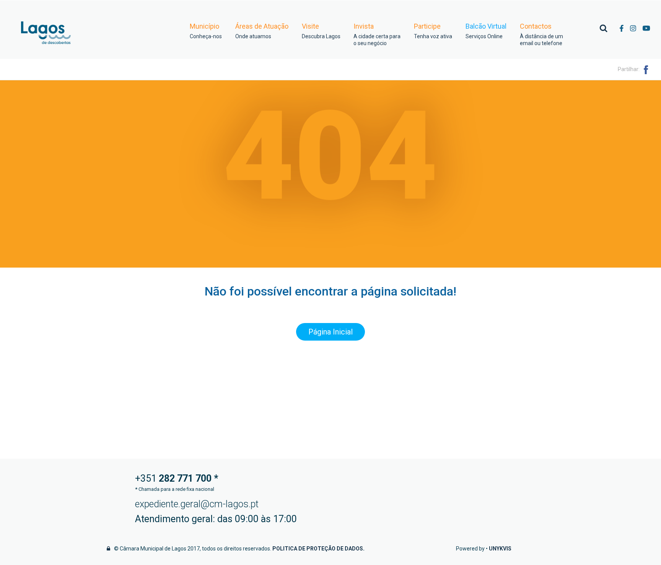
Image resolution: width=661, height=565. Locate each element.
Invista (377, 34)
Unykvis (500, 549)
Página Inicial (330, 331)
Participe (433, 31)
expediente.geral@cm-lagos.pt (197, 504)
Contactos (541, 34)
